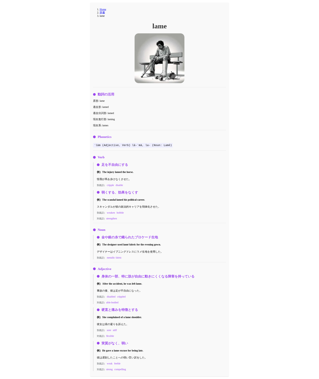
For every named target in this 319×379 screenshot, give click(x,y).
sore (109, 330)
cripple (110, 185)
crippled (121, 296)
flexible (110, 336)
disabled (111, 296)
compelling (120, 369)
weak (109, 363)
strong (109, 369)
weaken (111, 212)
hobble (120, 212)
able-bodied (112, 302)
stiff (115, 330)
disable (119, 185)
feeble (117, 363)
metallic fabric (114, 257)
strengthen (111, 218)
